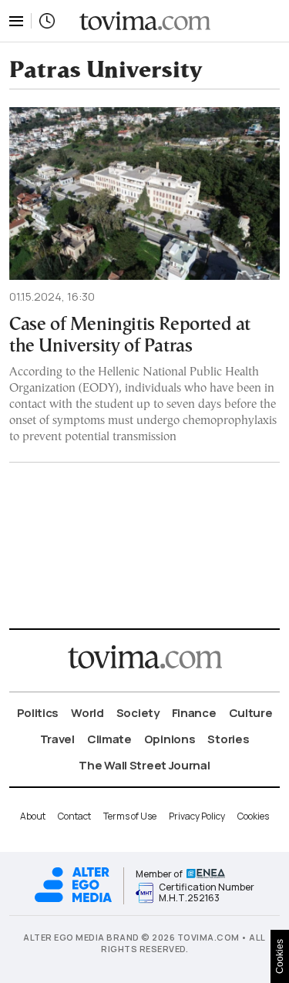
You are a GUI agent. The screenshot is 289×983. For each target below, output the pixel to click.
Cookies (253, 816)
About (32, 816)
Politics (38, 713)
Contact (74, 816)
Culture (251, 713)
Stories (228, 739)
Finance (194, 713)
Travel (57, 739)
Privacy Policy (197, 816)
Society (138, 713)
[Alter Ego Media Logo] (73, 900)
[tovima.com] (144, 21)
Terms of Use (129, 816)
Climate (109, 739)
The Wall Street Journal (144, 765)
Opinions (170, 739)
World (87, 713)
